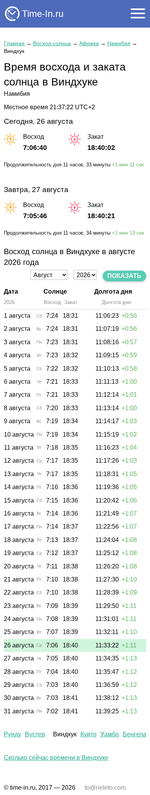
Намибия (118, 43)
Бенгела (134, 734)
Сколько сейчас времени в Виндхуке (56, 757)
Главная (14, 43)
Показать (124, 276)
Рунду (12, 734)
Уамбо (109, 734)
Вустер (35, 734)
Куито (88, 734)
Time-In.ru (42, 13)
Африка (89, 43)
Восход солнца (52, 43)
